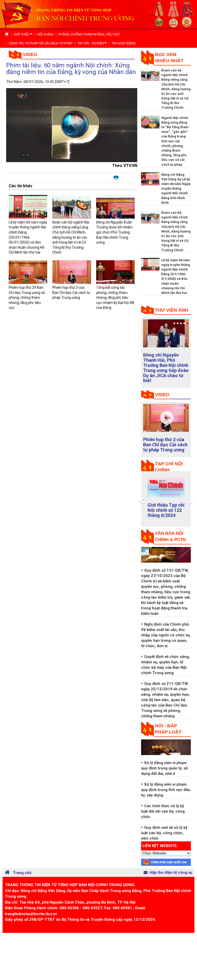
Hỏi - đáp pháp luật (168, 729)
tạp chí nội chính (169, 466)
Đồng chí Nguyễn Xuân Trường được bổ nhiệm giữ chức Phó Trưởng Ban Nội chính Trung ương (114, 232)
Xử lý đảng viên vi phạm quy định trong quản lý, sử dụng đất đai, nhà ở (164, 768)
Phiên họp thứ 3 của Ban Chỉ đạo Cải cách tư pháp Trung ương (71, 292)
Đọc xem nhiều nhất (169, 57)
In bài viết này (116, 177)
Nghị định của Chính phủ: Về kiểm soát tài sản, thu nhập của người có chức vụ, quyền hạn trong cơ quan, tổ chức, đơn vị (166, 635)
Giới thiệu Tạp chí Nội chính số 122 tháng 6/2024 (165, 510)
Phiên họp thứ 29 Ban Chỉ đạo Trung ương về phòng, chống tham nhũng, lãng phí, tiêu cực (27, 297)
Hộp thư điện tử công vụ (171, 872)
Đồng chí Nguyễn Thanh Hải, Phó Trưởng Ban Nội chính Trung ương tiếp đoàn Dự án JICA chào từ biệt (166, 367)
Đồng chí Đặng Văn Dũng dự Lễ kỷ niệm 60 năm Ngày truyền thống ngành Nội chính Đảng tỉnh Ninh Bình (176, 189)
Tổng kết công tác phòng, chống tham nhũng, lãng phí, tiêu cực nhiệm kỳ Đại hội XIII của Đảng (115, 297)
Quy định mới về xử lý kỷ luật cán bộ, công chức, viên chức (164, 833)
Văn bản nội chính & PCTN (170, 536)
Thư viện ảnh (171, 310)
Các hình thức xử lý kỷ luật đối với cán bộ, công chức (163, 811)
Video (30, 54)
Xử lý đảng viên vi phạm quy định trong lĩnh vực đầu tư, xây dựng (165, 789)
